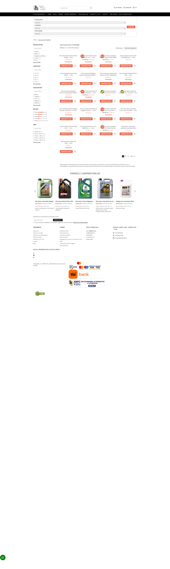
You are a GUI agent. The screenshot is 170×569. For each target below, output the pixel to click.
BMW (36, 54)
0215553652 (119, 233)
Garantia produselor (65, 235)
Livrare (60, 14)
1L (35, 73)
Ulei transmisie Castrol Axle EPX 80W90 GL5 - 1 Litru (128, 56)
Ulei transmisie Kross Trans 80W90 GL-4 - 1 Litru (88, 127)
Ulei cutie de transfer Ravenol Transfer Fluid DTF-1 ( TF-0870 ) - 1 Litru (68, 109)
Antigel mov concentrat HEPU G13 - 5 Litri (128, 201)
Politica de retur (64, 237)
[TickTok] (33, 257)
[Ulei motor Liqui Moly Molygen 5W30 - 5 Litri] (45, 188)
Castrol (37, 58)
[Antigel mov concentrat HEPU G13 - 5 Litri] (125, 188)
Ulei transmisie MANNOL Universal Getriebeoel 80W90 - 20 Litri (68, 92)
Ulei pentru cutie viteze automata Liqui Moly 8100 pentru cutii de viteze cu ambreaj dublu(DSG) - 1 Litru (128, 127)
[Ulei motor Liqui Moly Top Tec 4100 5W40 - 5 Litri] (105, 188)
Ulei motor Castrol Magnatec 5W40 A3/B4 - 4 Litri (90, 201)
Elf (35, 60)
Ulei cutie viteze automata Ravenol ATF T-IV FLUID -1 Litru (128, 92)
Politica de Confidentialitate (80, 222)
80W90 (36, 101)
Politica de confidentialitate (40, 235)
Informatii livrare (64, 233)
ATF (36, 99)
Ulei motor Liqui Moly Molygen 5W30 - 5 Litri (48, 201)
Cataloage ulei (83, 14)
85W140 (37, 103)
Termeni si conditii (38, 233)
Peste (36, 112)
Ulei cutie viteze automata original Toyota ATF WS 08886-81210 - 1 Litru (108, 56)
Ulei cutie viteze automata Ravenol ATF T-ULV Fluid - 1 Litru (108, 109)
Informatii (37, 227)
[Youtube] (33, 255)
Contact (105, 14)
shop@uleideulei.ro (121, 238)
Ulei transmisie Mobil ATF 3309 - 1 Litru (68, 142)
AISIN (36, 51)
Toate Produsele (39, 14)
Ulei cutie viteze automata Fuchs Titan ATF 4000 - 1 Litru (128, 109)
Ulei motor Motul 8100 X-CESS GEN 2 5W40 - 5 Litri (70, 201)
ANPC (61, 241)
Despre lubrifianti (71, 14)
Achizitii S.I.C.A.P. (95, 14)
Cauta (131, 27)
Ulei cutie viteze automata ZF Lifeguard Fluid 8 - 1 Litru (88, 92)
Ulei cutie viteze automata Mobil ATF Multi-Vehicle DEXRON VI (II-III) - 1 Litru (108, 127)
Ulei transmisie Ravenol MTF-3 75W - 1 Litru (128, 74)
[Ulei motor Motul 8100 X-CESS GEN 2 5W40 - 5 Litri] (65, 188)
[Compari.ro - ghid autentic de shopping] (40, 293)
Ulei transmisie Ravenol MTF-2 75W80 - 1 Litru (68, 56)
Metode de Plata (64, 231)
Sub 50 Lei (37, 131)
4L (35, 79)
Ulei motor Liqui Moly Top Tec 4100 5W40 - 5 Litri (110, 201)
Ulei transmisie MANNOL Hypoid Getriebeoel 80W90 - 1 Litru (88, 74)
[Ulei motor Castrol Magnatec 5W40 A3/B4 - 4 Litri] (85, 188)
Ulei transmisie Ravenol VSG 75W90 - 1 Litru (68, 74)
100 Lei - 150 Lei (39, 136)
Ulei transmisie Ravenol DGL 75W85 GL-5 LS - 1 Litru (88, 56)
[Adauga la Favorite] (75, 65)
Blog (34, 243)
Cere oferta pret (64, 245)
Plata (55, 14)
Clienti (62, 227)
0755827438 (119, 235)
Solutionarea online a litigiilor (67, 243)
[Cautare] (91, 8)
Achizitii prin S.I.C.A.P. (38, 239)
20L (36, 75)
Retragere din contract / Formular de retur (71, 239)
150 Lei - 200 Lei (39, 138)
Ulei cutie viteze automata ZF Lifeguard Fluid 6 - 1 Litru (88, 109)
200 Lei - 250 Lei (39, 140)
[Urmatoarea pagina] (134, 156)
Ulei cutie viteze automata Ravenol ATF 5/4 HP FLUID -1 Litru (108, 92)
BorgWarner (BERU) (40, 56)
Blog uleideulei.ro (125, 14)
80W (36, 94)
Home (49, 14)
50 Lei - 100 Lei (38, 134)
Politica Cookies (37, 237)
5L (35, 77)
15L (36, 81)
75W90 (36, 96)
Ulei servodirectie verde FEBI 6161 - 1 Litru (68, 127)
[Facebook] (33, 253)
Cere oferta (114, 14)
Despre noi (36, 231)
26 (131, 156)
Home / (35, 40)
